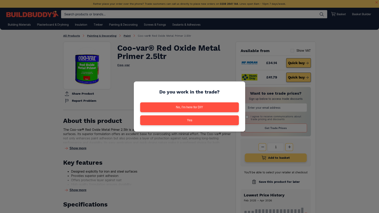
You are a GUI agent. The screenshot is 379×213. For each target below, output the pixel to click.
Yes (189, 120)
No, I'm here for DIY (189, 107)
